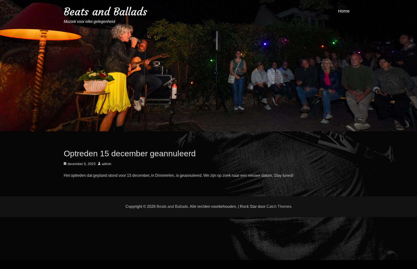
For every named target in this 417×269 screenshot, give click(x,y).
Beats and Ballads (105, 11)
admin (106, 164)
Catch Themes (279, 206)
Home (344, 11)
